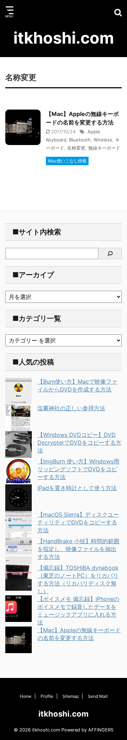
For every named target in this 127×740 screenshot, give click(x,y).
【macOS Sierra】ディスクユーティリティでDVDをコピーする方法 (78, 522)
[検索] (110, 253)
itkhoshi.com (63, 38)
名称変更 (76, 148)
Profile (47, 696)
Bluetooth (80, 140)
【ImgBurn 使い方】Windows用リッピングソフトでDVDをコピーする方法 (78, 469)
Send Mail (98, 696)
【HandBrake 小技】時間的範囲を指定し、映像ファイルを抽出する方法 (78, 549)
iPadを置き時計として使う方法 (77, 487)
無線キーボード (104, 148)
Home (25, 696)
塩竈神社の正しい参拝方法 (71, 408)
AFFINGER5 (101, 730)
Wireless (102, 140)
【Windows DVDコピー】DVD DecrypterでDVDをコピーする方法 (79, 442)
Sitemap (70, 696)
